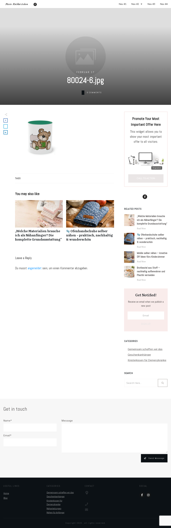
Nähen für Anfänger (55, 512)
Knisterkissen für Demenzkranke (147, 360)
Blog (6, 497)
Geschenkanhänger (139, 354)
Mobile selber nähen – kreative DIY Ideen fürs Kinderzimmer (152, 254)
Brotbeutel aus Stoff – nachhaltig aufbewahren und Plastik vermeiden (151, 271)
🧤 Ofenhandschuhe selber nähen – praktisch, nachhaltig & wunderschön (90, 222)
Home (6, 493)
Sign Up (146, 323)
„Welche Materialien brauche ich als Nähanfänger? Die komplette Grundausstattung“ (39, 222)
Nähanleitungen (54, 508)
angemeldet (35, 268)
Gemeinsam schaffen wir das (145, 349)
